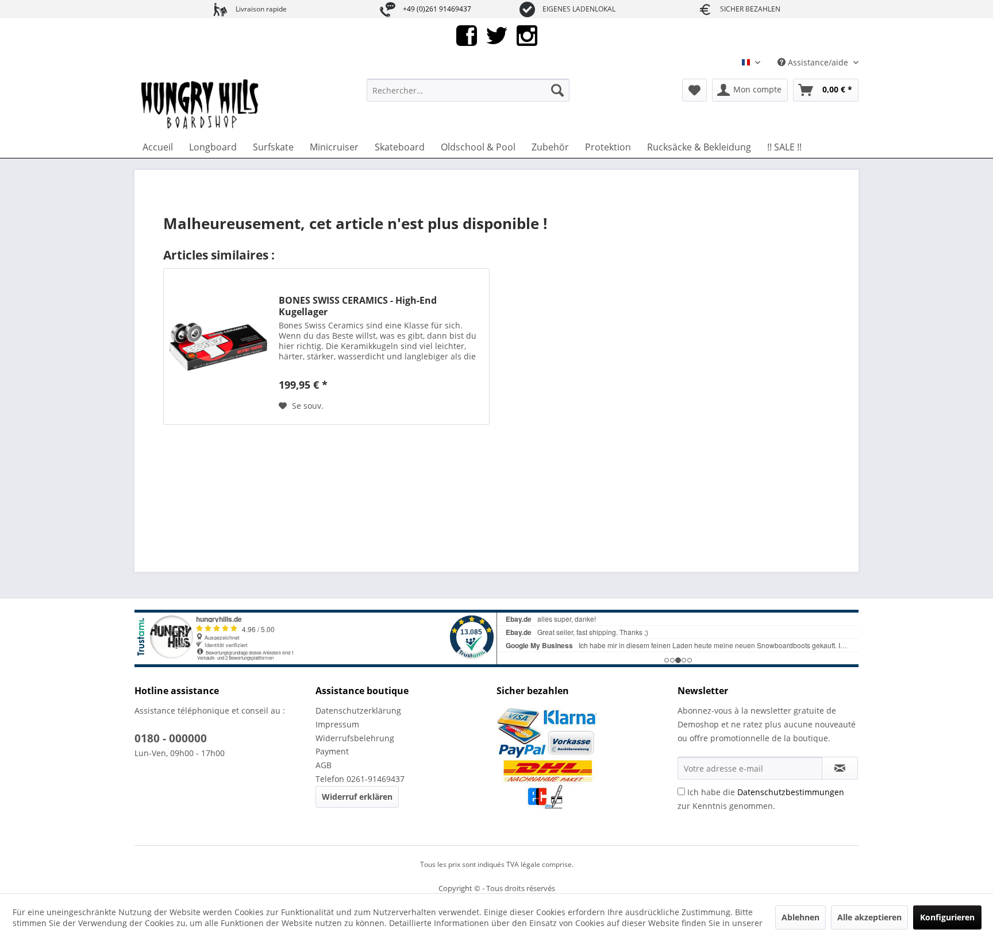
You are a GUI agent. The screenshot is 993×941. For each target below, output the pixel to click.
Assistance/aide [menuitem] (818, 62)
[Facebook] (466, 34)
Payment (332, 751)
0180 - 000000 (170, 738)
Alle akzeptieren (869, 917)
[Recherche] (557, 90)
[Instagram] (526, 34)
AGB (323, 765)
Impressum (337, 724)
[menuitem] (468, 90)
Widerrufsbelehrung (354, 738)
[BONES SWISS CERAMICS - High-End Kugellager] (218, 346)
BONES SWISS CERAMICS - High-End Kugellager (358, 306)
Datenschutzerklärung (358, 710)
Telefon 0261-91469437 (360, 778)
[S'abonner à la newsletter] (840, 768)
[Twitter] (496, 34)
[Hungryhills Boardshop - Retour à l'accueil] (200, 104)
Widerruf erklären (357, 796)
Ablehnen (800, 917)
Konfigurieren (947, 917)
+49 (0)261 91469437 (437, 9)
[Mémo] (694, 90)
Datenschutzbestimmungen (790, 792)
